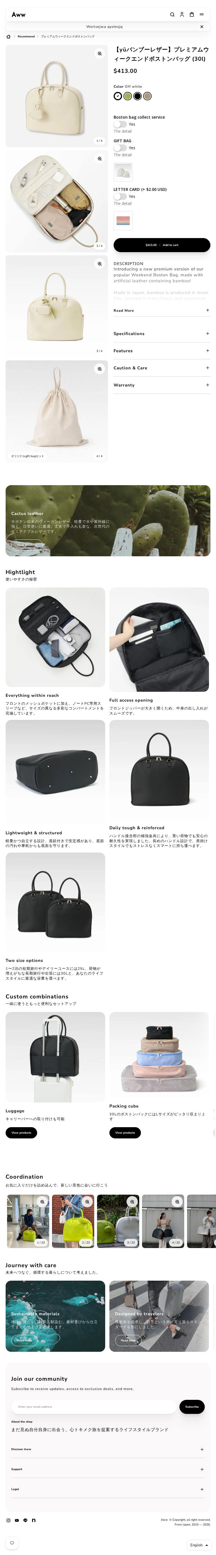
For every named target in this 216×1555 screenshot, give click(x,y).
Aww (164, 1520)
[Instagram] (8, 1522)
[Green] (127, 96)
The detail (123, 131)
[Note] (34, 1522)
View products (21, 1133)
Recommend (26, 37)
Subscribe (192, 1407)
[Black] (137, 96)
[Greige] (147, 96)
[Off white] (118, 96)
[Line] (25, 1522)
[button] (199, 1545)
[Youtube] (17, 1522)
